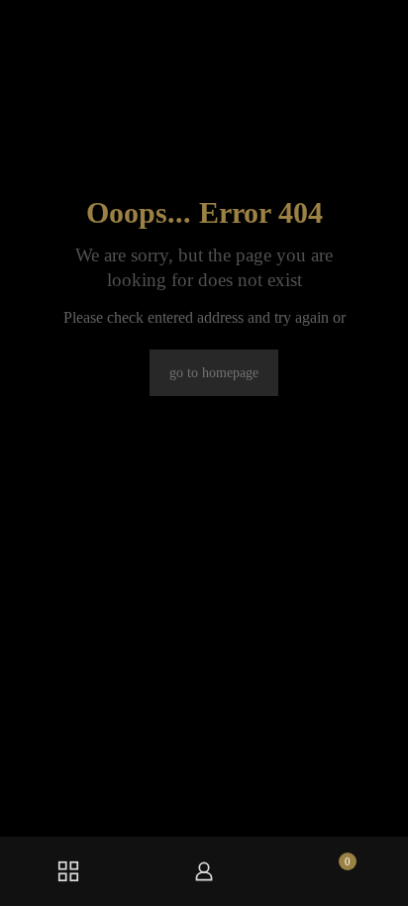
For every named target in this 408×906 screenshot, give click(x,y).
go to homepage (213, 372)
